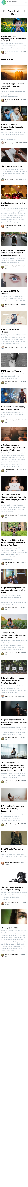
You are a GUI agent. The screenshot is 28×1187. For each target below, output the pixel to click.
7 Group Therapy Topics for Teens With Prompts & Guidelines (12, 86)
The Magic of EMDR (9, 928)
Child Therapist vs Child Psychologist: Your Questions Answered (13, 38)
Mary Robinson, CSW (11, 180)
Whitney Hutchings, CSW (12, 862)
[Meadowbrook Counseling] (9, 2)
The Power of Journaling (11, 166)
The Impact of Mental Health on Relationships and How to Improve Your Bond (13, 542)
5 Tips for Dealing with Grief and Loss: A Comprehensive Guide (13, 590)
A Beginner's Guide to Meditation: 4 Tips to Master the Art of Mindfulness (13, 447)
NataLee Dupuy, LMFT (11, 143)
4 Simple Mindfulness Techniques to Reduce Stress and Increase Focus (13, 635)
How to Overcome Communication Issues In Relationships (12, 127)
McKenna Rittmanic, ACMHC (13, 903)
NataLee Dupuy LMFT (11, 696)
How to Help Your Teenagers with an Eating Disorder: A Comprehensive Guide (13, 252)
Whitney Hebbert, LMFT (12, 51)
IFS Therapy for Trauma (11, 371)
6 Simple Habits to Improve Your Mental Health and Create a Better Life (12, 680)
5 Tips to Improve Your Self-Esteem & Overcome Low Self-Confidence (14, 722)
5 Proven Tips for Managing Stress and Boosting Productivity (12, 808)
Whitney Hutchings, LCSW (13, 225)
